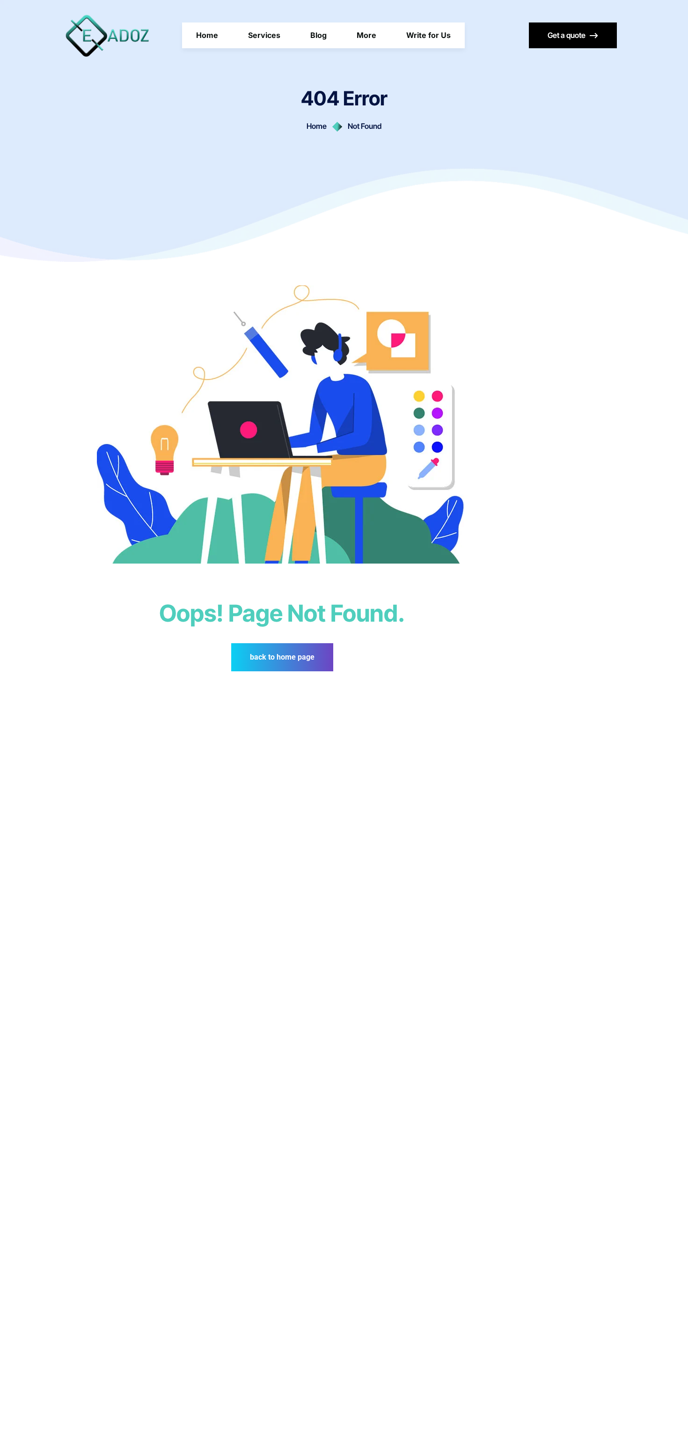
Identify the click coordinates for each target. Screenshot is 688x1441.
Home (317, 126)
